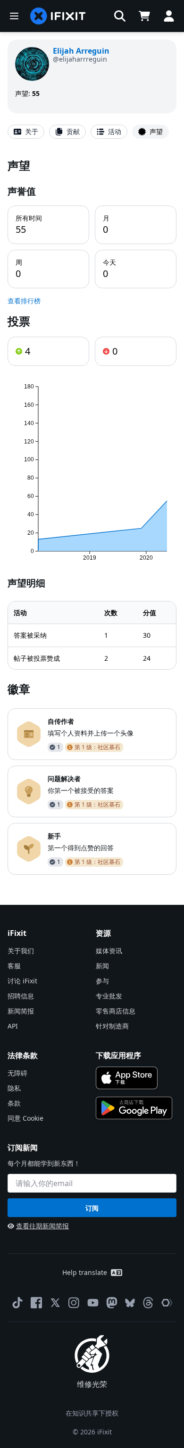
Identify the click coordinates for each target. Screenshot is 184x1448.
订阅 (92, 1207)
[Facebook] (36, 1302)
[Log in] (168, 16)
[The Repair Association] (167, 1302)
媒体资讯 (109, 950)
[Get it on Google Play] (134, 1108)
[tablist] (92, 131)
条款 (14, 1103)
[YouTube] (93, 1302)
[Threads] (148, 1302)
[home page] (58, 16)
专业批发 (109, 995)
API (13, 1025)
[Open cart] (144, 16)
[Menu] (14, 16)
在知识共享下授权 (92, 1412)
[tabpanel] (92, 516)
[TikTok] (17, 1302)
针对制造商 (112, 1025)
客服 (14, 965)
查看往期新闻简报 (42, 1225)
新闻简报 (21, 1010)
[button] (119, 16)
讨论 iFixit (22, 980)
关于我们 (21, 950)
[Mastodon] (111, 1302)
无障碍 (17, 1072)
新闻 (102, 965)
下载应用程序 (118, 1055)
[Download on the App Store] (127, 1078)
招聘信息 (21, 995)
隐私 (14, 1088)
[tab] (26, 132)
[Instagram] (74, 1302)
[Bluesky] (130, 1303)
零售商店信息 (115, 1010)
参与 (102, 980)
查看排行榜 (24, 300)
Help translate (84, 1272)
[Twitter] (55, 1302)
